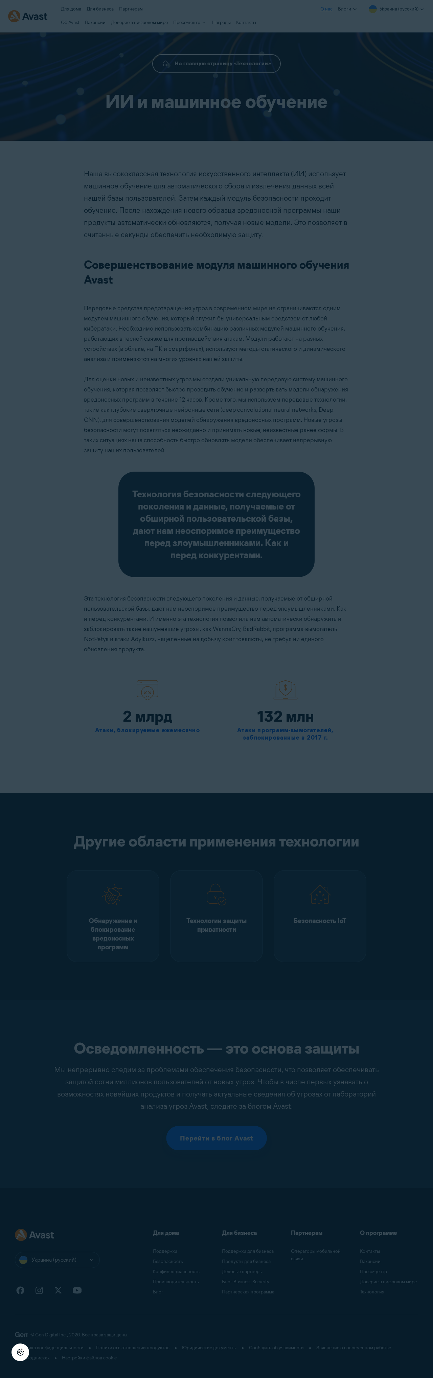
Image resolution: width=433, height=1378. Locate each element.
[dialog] (216, 689)
